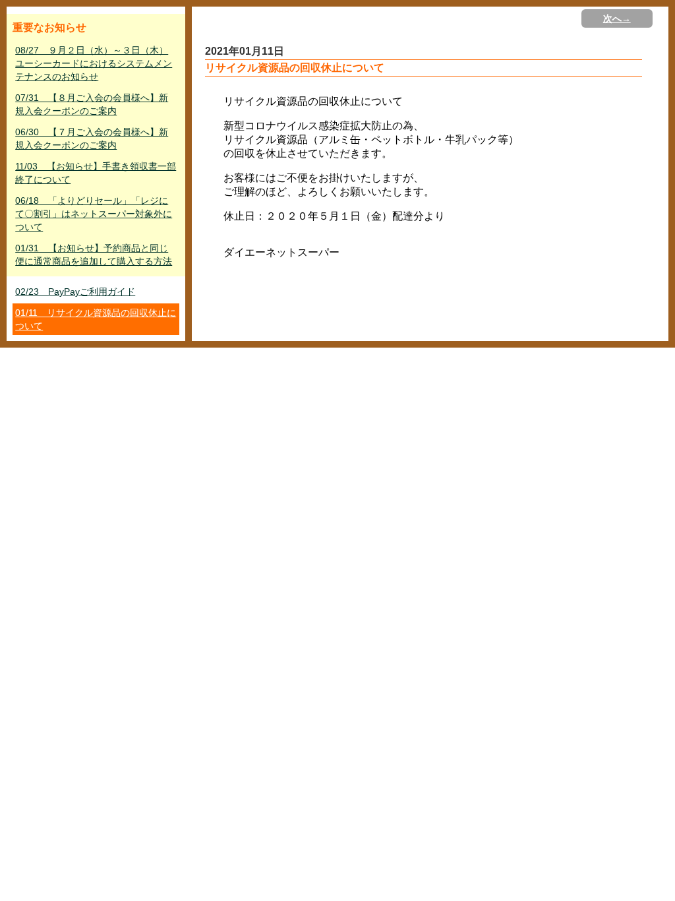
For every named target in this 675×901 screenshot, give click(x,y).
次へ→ (617, 18)
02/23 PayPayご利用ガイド (75, 291)
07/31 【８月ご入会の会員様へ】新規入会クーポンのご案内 (91, 104)
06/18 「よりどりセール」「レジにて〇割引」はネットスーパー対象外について (93, 213)
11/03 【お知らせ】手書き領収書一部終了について (95, 173)
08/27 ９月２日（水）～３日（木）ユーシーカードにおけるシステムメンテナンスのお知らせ (93, 63)
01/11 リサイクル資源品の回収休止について (95, 319)
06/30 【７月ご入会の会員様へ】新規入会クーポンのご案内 (91, 138)
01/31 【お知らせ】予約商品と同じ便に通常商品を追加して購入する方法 (93, 254)
